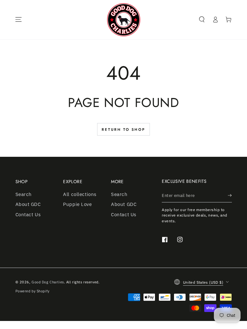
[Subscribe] (230, 195)
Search (23, 194)
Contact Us (28, 214)
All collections (79, 194)
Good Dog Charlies (48, 282)
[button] (202, 19)
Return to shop (123, 129)
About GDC (28, 204)
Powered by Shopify (32, 291)
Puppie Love (77, 204)
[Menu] (18, 19)
